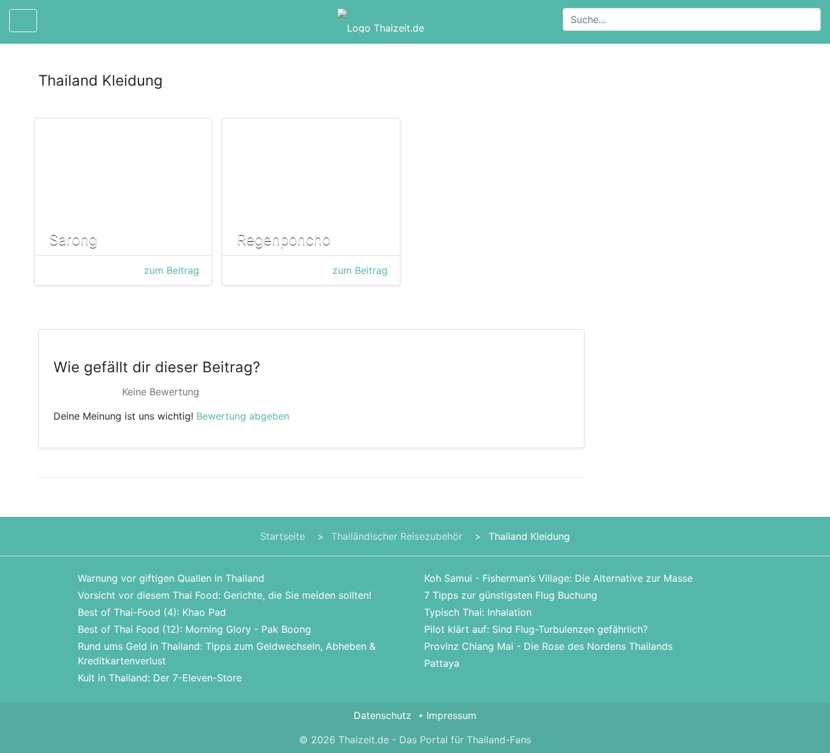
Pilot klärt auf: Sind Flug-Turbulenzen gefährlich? (536, 629)
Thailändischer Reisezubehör (396, 536)
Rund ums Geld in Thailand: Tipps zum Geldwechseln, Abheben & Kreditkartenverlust (227, 653)
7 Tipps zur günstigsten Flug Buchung (510, 595)
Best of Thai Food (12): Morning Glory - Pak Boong (194, 629)
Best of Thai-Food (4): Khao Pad (152, 612)
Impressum (451, 715)
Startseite (282, 536)
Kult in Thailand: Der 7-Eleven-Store (160, 678)
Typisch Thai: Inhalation (478, 612)
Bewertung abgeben (242, 416)
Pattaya (441, 663)
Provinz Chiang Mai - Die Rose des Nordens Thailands (548, 646)
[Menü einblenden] (23, 20)
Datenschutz (382, 715)
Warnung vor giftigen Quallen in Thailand (171, 578)
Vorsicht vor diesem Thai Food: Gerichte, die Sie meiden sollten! (224, 595)
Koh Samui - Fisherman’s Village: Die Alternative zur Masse (558, 578)
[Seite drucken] (56, 20)
